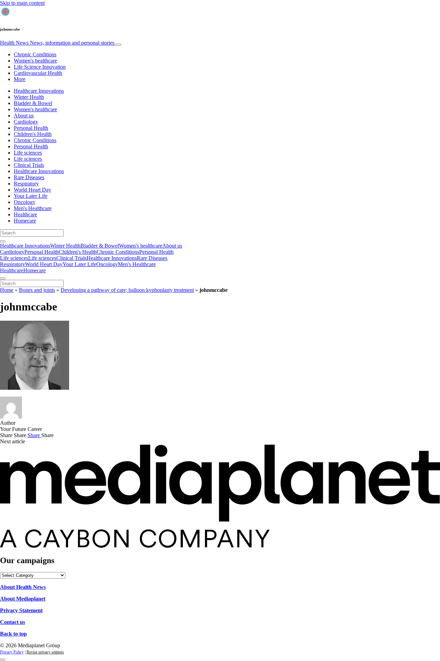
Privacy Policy (12, 652)
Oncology (24, 202)
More (19, 79)
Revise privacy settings (45, 652)
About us (24, 115)
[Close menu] (3, 278)
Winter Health (29, 97)
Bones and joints (37, 290)
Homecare (25, 221)
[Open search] (3, 241)
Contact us (12, 622)
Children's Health (33, 134)
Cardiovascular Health (38, 73)
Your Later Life (30, 196)
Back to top (13, 634)
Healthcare (25, 214)
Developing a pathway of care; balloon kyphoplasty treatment (127, 290)
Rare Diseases (29, 177)
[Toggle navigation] (118, 45)
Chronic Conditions (35, 54)
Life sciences (28, 153)
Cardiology (26, 122)
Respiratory (26, 183)
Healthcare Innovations (39, 91)
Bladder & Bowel (33, 103)
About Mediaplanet (22, 599)
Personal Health (31, 128)
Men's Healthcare (33, 208)
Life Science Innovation (40, 67)
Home (6, 290)
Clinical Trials (29, 165)
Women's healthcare (35, 61)
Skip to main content (22, 3)
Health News (57, 43)
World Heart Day (32, 190)
